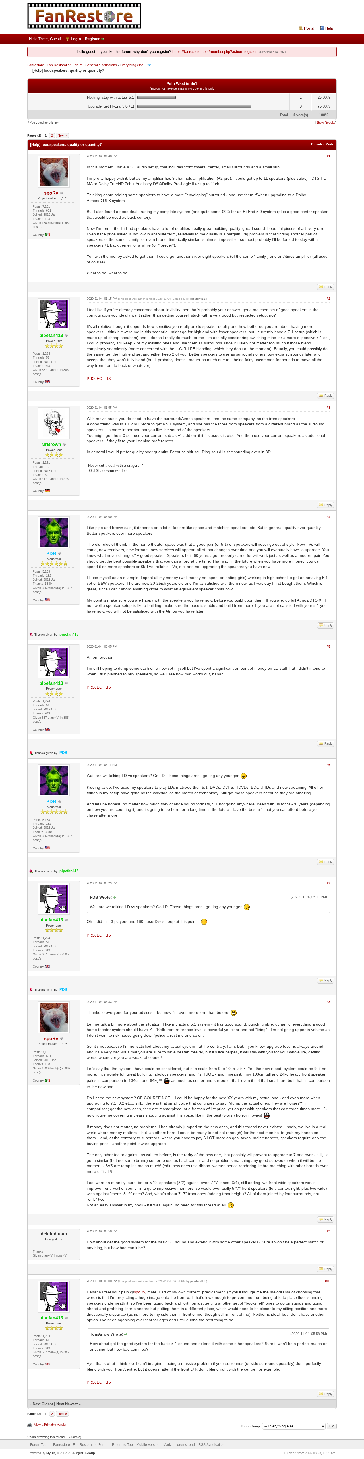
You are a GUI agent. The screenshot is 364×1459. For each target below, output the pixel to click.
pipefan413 (197, 298)
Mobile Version (148, 1445)
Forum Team (39, 1445)
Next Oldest (43, 1404)
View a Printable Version (50, 1424)
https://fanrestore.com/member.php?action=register (214, 51)
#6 (328, 764)
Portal (309, 28)
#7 (328, 883)
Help (329, 28)
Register (92, 39)
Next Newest (67, 1404)
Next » (62, 135)
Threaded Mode (322, 144)
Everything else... (133, 65)
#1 (328, 156)
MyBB (50, 1453)
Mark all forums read (179, 1445)
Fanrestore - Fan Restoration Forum (54, 65)
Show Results (325, 122)
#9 (328, 1231)
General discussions (101, 65)
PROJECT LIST (100, 379)
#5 (328, 646)
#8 (328, 1001)
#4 (328, 516)
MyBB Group (85, 1453)
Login (76, 39)
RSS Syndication (211, 1445)
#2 (328, 298)
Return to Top (122, 1445)
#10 (327, 1281)
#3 (328, 407)
